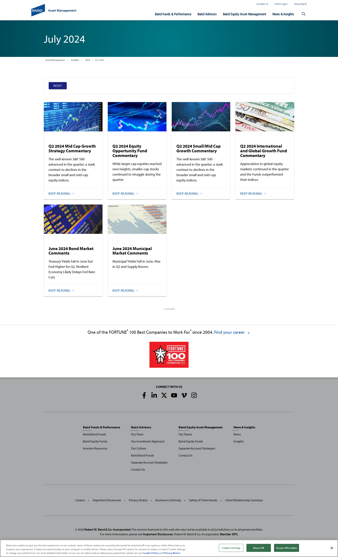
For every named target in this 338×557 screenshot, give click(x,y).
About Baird (300, 3)
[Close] (331, 548)
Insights (75, 59)
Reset (57, 86)
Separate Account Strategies (149, 462)
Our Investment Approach (148, 441)
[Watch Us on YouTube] (174, 395)
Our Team (137, 434)
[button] (303, 14)
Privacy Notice (138, 500)
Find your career (230, 332)
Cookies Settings (231, 547)
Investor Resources (95, 448)
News (237, 434)
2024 (87, 59)
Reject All (258, 547)
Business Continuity (168, 500)
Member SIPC (229, 534)
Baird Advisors (207, 14)
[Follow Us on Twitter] (164, 395)
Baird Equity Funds (95, 441)
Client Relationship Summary (244, 500)
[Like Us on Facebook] (144, 395)
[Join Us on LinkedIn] (154, 395)
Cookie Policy (151, 552)
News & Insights (283, 14)
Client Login (281, 3)
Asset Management (55, 59)
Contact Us (262, 3)
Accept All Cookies (286, 547)
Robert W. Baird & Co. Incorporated (107, 529)
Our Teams (185, 434)
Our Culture (138, 448)
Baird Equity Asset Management (244, 14)
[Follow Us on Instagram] (194, 395)
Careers (80, 500)
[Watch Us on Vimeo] (184, 395)
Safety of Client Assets (203, 500)
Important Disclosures (107, 500)
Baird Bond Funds (94, 434)
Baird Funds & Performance (173, 14)
